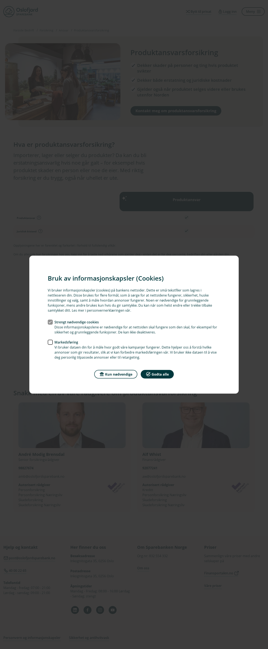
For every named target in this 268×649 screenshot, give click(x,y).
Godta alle (160, 374)
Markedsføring (66, 342)
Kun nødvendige (118, 374)
